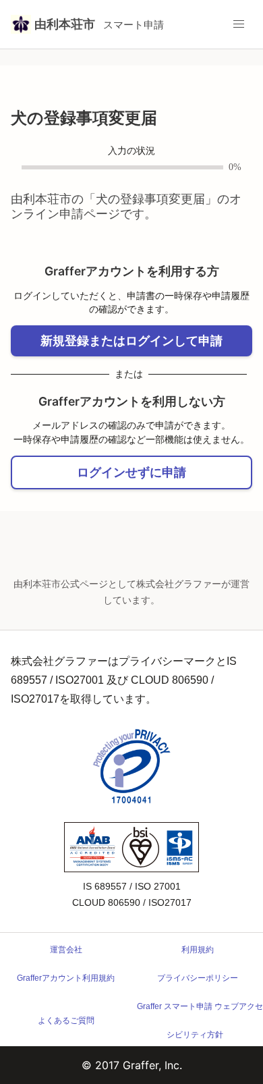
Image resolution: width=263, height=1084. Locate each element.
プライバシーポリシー (197, 978)
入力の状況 (131, 151)
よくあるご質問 (66, 1020)
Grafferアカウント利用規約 (66, 978)
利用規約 (197, 949)
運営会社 (66, 949)
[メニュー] (238, 24)
